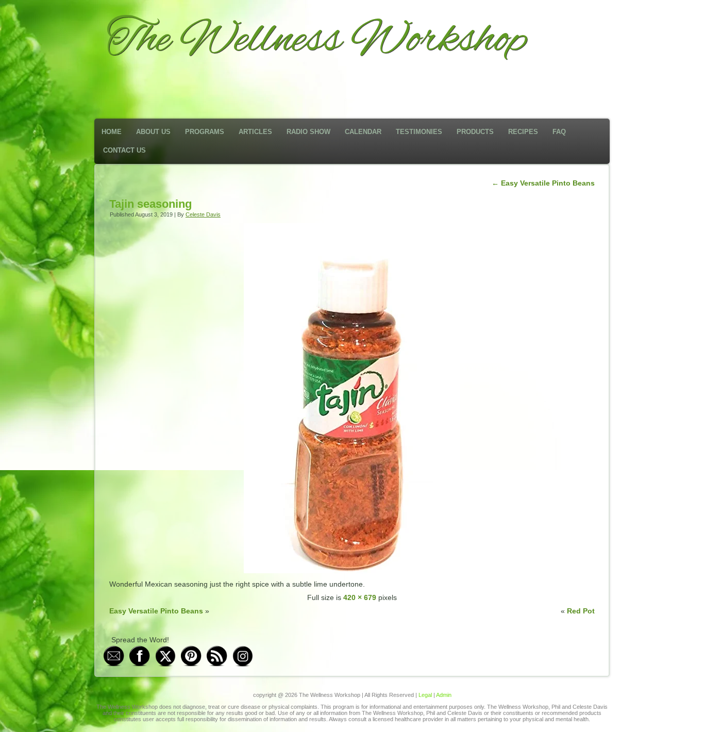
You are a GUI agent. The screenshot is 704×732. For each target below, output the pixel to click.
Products (475, 132)
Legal (425, 695)
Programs (204, 132)
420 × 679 (359, 597)
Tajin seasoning (150, 203)
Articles (255, 132)
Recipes (523, 132)
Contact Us (124, 150)
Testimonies (419, 132)
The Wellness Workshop (316, 40)
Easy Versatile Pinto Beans (543, 183)
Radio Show (308, 132)
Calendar (363, 132)
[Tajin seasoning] (352, 571)
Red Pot (581, 611)
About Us (153, 132)
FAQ (559, 132)
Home (112, 132)
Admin (443, 695)
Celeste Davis (203, 214)
